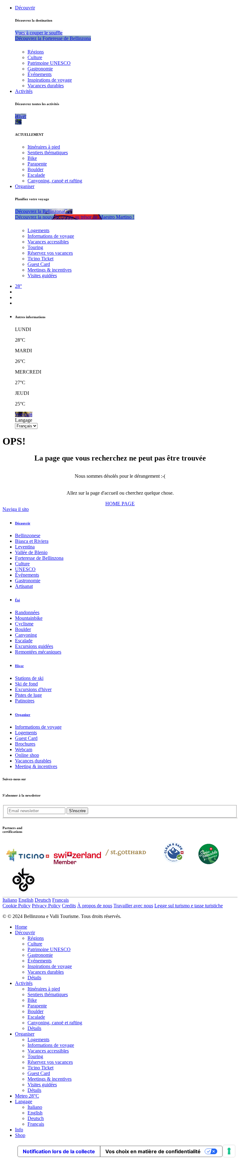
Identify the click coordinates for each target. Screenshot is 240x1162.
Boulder (35, 169)
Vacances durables (46, 85)
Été (17, 600)
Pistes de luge (28, 695)
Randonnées (27, 612)
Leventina (25, 546)
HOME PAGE (120, 503)
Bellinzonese (27, 535)
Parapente (37, 163)
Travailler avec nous (133, 905)
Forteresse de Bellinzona (39, 558)
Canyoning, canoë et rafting (55, 180)
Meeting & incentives (36, 766)
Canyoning (26, 635)
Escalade (36, 175)
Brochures (25, 744)
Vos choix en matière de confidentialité (153, 1151)
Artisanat (24, 586)
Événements (40, 74)
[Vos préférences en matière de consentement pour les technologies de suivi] (229, 1151)
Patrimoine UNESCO (49, 63)
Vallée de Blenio (31, 552)
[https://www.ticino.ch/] (27, 862)
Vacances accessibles (48, 241)
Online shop (27, 755)
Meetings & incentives (50, 270)
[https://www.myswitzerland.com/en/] (77, 862)
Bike (32, 158)
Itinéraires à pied (44, 147)
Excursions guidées (34, 646)
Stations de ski (29, 678)
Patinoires (24, 700)
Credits (69, 905)
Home (21, 927)
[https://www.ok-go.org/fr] (23, 894)
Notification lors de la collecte (59, 1151)
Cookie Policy (16, 905)
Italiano (9, 900)
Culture (35, 57)
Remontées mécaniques (38, 652)
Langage (23, 420)
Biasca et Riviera (31, 541)
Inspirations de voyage (50, 80)
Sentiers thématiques (48, 152)
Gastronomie (40, 68)
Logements (38, 230)
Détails (34, 977)
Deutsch (43, 900)
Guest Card (39, 264)
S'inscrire (77, 810)
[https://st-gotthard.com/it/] (125, 862)
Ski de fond (26, 683)
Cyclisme (24, 623)
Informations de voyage (51, 236)
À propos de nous (94, 905)
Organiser (24, 186)
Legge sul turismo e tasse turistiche (188, 905)
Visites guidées (42, 275)
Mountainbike (28, 618)
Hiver (19, 666)
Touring (35, 247)
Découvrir (25, 7)
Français (60, 900)
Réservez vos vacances (50, 253)
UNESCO (25, 569)
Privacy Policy (46, 905)
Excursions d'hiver (33, 689)
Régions (36, 51)
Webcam (23, 749)
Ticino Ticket (40, 258)
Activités (23, 91)
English (25, 900)
